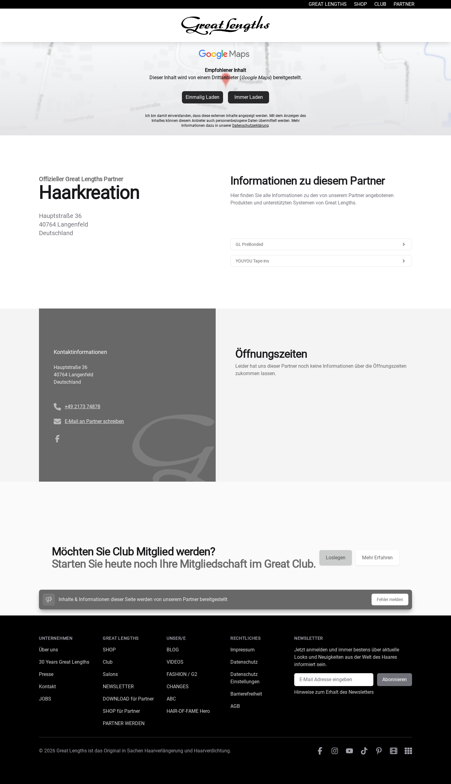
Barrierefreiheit (246, 694)
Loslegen (335, 558)
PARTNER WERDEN (124, 723)
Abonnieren (394, 679)
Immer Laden (248, 97)
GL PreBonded (249, 244)
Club (380, 4)
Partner (404, 4)
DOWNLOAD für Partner (128, 699)
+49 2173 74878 (82, 406)
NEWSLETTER (118, 686)
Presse (46, 674)
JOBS (45, 699)
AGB (235, 706)
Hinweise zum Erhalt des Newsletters (334, 692)
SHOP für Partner (121, 711)
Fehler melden (390, 599)
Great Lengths (328, 4)
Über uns (48, 650)
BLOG (173, 650)
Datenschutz (244, 662)
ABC (171, 699)
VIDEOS (175, 662)
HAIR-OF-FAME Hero (188, 711)
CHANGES (178, 686)
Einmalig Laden (202, 97)
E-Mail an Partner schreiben (94, 421)
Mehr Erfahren (377, 558)
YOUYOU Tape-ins (252, 260)
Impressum (242, 650)
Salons (110, 674)
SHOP (109, 650)
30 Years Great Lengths (64, 662)
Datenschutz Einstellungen (245, 678)
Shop (360, 4)
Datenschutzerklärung (250, 125)
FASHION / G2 (182, 674)
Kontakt (47, 686)
